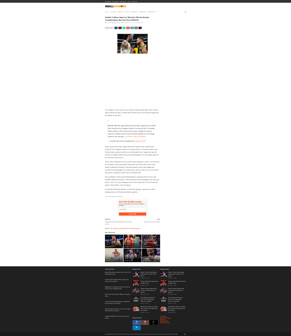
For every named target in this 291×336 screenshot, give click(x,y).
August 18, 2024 (139, 141)
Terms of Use (165, 323)
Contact (163, 316)
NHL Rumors (123, 1)
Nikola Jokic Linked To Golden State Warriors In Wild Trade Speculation (132, 243)
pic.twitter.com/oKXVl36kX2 (135, 136)
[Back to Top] (185, 334)
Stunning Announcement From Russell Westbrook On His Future (113, 257)
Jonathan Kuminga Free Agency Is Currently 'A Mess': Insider (151, 257)
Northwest (151, 11)
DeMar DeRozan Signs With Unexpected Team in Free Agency (148, 290)
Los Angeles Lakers (138, 22)
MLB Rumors (115, 1)
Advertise (134, 1)
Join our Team (165, 318)
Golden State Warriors (128, 22)
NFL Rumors (108, 1)
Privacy (163, 319)
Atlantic (112, 11)
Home (106, 11)
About (129, 1)
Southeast (134, 11)
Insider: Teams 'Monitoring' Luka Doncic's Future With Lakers (113, 243)
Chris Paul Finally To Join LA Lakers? (150, 243)
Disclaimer (164, 321)
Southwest (142, 11)
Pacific (127, 11)
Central (120, 11)
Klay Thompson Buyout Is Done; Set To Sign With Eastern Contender (147, 299)
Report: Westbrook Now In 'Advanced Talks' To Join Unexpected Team (131, 257)
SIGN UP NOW (132, 214)
